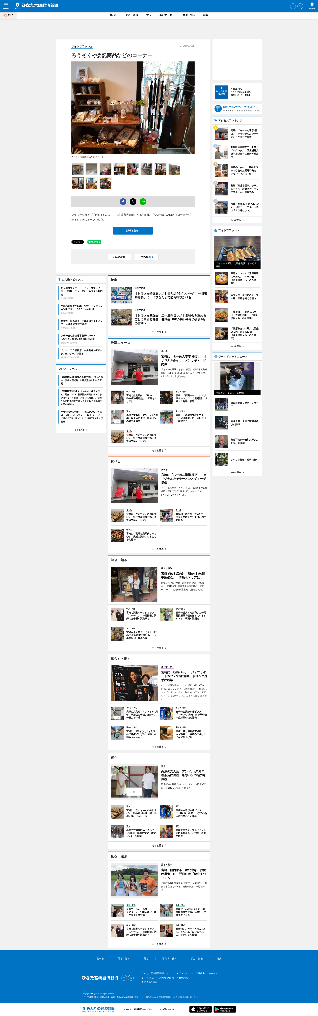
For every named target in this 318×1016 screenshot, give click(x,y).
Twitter (300, 6)
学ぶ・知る (189, 15)
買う (148, 15)
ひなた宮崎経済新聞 (36, 5)
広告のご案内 (150, 982)
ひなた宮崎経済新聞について (158, 973)
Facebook (293, 6)
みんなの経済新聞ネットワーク (98, 1009)
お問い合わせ (185, 977)
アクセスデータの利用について (159, 977)
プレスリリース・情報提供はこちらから (198, 973)
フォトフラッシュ (82, 46)
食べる (113, 15)
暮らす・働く (166, 15)
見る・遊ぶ (132, 15)
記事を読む (133, 230)
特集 (205, 15)
